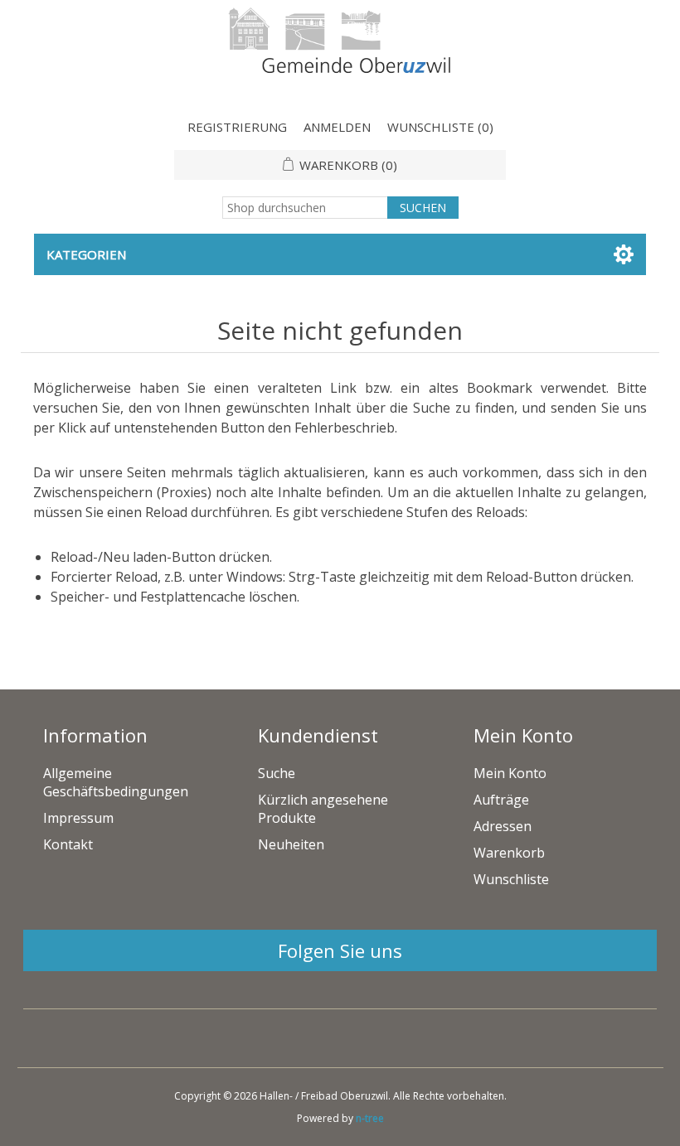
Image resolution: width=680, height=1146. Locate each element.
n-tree (370, 1118)
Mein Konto (510, 773)
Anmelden (337, 126)
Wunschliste (511, 879)
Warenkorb (509, 853)
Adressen (503, 826)
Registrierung (237, 126)
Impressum (78, 818)
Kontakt (68, 844)
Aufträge (501, 800)
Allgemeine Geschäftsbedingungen (115, 782)
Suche (276, 773)
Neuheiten (291, 844)
